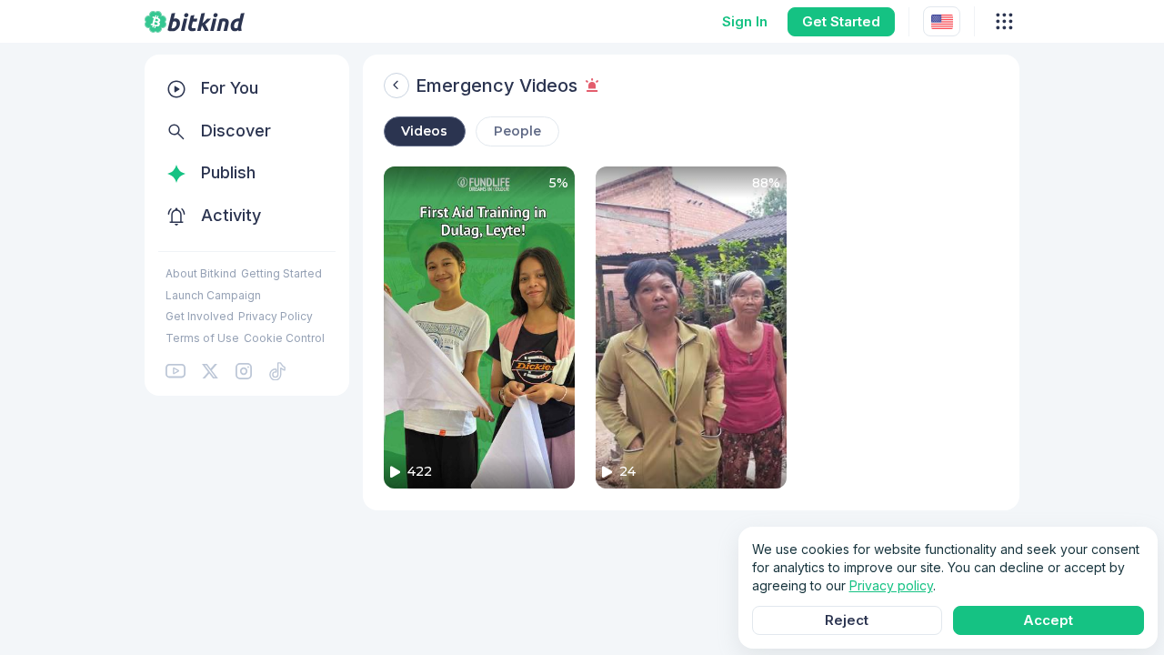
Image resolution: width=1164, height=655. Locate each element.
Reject (846, 620)
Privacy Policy (275, 316)
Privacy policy (891, 585)
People (517, 131)
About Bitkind (201, 273)
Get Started (841, 21)
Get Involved (200, 316)
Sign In (745, 21)
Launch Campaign (213, 295)
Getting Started (281, 273)
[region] (247, 225)
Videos (424, 131)
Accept (1048, 620)
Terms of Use (202, 338)
